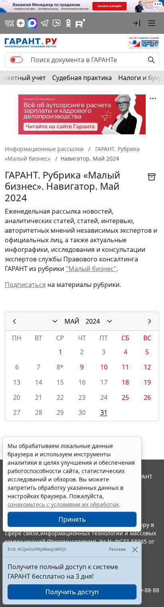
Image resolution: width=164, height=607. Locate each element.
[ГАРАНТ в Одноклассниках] (68, 23)
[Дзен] (21, 23)
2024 (93, 321)
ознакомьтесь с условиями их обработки (63, 504)
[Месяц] (55, 321)
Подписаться (25, 284)
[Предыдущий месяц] (14, 321)
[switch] (16, 60)
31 (103, 412)
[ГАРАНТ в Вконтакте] (9, 23)
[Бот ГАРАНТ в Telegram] (56, 23)
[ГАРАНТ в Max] (32, 23)
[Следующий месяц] (150, 321)
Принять (72, 519)
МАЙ (71, 321)
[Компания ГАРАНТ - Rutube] (80, 23)
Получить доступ (72, 591)
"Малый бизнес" (91, 268)
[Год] (109, 321)
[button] (136, 23)
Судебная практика (82, 77)
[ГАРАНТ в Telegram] (44, 23)
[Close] (135, 549)
